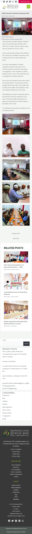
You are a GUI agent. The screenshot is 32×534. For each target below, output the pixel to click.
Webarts (23, 532)
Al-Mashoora (5, 395)
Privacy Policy (16, 452)
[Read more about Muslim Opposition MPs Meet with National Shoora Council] (16, 310)
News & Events (5, 16)
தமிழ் (4, 419)
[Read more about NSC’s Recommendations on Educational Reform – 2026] (16, 257)
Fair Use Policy (16, 456)
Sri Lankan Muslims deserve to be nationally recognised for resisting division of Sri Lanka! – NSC (15, 368)
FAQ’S (16, 497)
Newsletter (16, 499)
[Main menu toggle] (28, 6)
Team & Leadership (16, 472)
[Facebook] (4, 2)
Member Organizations (16, 474)
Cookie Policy (16, 454)
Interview (4, 404)
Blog (3, 398)
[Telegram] (16, 2)
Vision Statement (16, 465)
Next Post (16, 238)
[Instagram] (10, 2)
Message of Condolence (9, 361)
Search (4, 340)
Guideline (4, 401)
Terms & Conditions (16, 449)
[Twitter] (7, 2)
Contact (16, 477)
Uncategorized (6, 416)
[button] (25, 1)
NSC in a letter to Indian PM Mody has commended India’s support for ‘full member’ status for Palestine (14, 354)
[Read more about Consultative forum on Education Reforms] (16, 281)
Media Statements (7, 407)
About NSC (16, 467)
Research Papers (7, 413)
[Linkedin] (19, 520)
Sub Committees (16, 470)
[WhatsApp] (13, 2)
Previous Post (16, 233)
